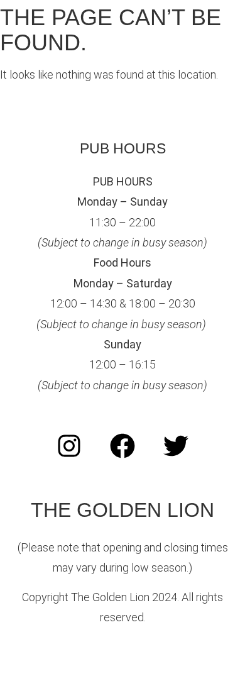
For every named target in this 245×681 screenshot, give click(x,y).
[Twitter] (176, 446)
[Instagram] (69, 446)
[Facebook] (122, 446)
